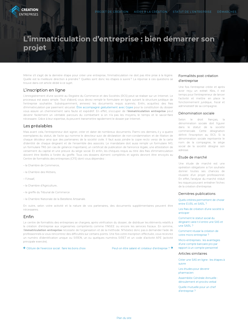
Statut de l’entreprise (192, 11)
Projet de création (112, 11)
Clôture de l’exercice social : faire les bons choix (56, 248)
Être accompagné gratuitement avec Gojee (104, 107)
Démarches (227, 11)
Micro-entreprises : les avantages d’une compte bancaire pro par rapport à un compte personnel (199, 243)
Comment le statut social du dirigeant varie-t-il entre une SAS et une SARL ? (200, 221)
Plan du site (124, 318)
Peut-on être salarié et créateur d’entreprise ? (141, 248)
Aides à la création (150, 11)
